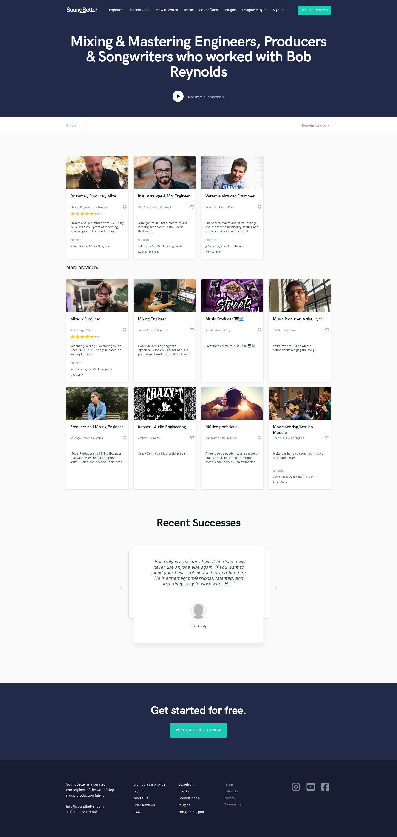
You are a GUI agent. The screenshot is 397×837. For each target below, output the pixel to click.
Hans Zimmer (213, 252)
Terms (228, 784)
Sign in (278, 10)
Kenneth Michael (148, 252)
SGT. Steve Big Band (168, 246)
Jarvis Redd (280, 477)
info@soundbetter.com (85, 806)
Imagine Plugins (254, 10)
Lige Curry (76, 375)
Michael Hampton (100, 369)
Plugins (231, 10)
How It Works (167, 10)
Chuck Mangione (99, 246)
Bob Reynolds (146, 246)
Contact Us (232, 805)
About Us (141, 798)
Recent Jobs (140, 10)
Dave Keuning (78, 369)
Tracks (188, 10)
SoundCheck (209, 10)
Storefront (187, 784)
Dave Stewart (235, 246)
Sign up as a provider (150, 784)
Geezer (83, 246)
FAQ (137, 812)
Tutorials (231, 791)
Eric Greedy (198, 626)
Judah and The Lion (301, 477)
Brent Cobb (280, 482)
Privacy (229, 798)
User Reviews (144, 805)
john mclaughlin (215, 246)
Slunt (73, 246)
